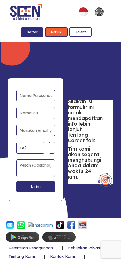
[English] (99, 11)
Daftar (32, 32)
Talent (80, 32)
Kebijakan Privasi (84, 248)
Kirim (36, 186)
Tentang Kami (21, 256)
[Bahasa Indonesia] (83, 11)
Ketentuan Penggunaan (30, 248)
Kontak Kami (62, 256)
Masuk (56, 32)
